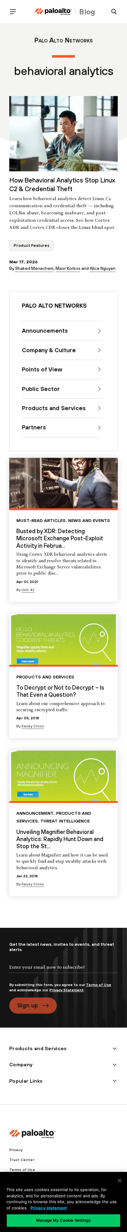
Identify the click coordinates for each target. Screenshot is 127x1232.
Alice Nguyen (103, 268)
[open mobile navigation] (15, 11)
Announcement (35, 813)
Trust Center (21, 1160)
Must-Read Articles (41, 520)
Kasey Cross (33, 726)
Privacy (16, 1150)
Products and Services (45, 676)
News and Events (89, 520)
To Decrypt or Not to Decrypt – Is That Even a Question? (60, 691)
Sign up (27, 1005)
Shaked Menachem (34, 268)
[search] (111, 11)
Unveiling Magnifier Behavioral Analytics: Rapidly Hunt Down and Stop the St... (59, 839)
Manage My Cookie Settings (63, 1220)
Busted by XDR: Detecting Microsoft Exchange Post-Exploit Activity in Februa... (59, 538)
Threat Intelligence (65, 820)
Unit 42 (28, 590)
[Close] (119, 1180)
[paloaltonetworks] (53, 12)
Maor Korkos (67, 268)
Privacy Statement (66, 990)
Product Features (31, 245)
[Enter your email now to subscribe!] (63, 972)
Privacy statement (49, 1207)
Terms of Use (98, 985)
